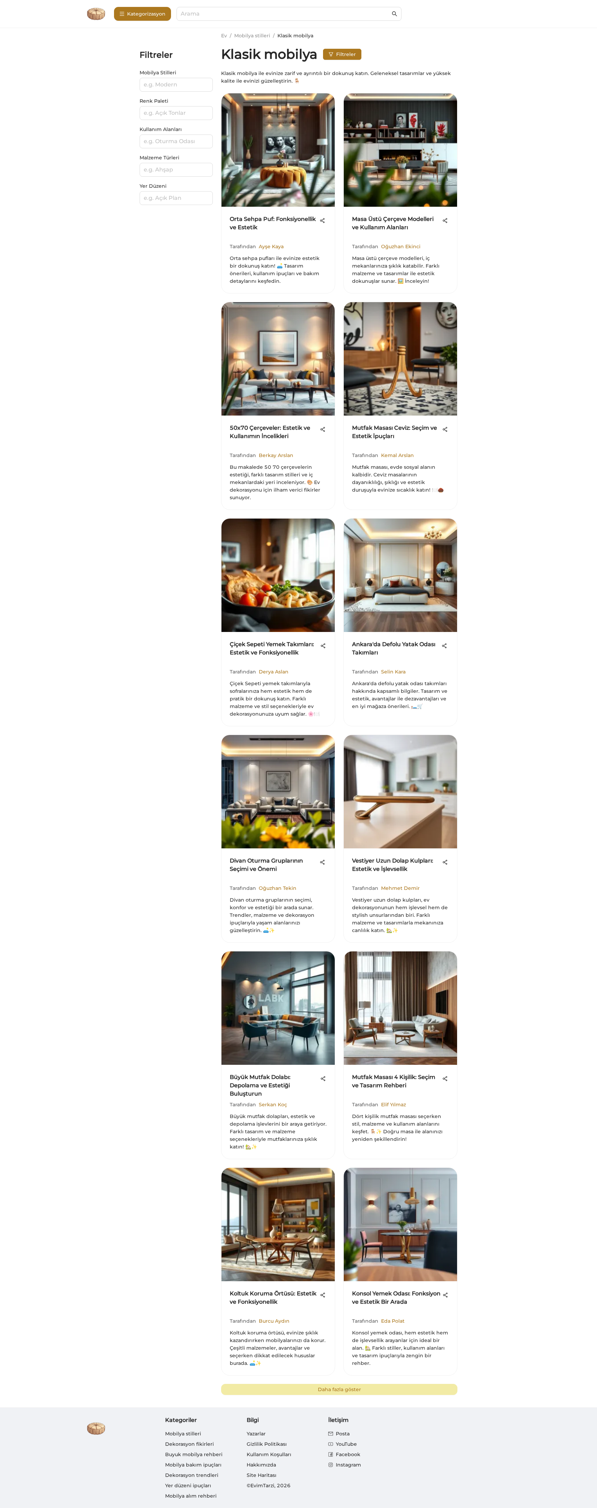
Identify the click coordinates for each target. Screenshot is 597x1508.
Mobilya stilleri (252, 35)
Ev (224, 35)
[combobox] (285, 14)
